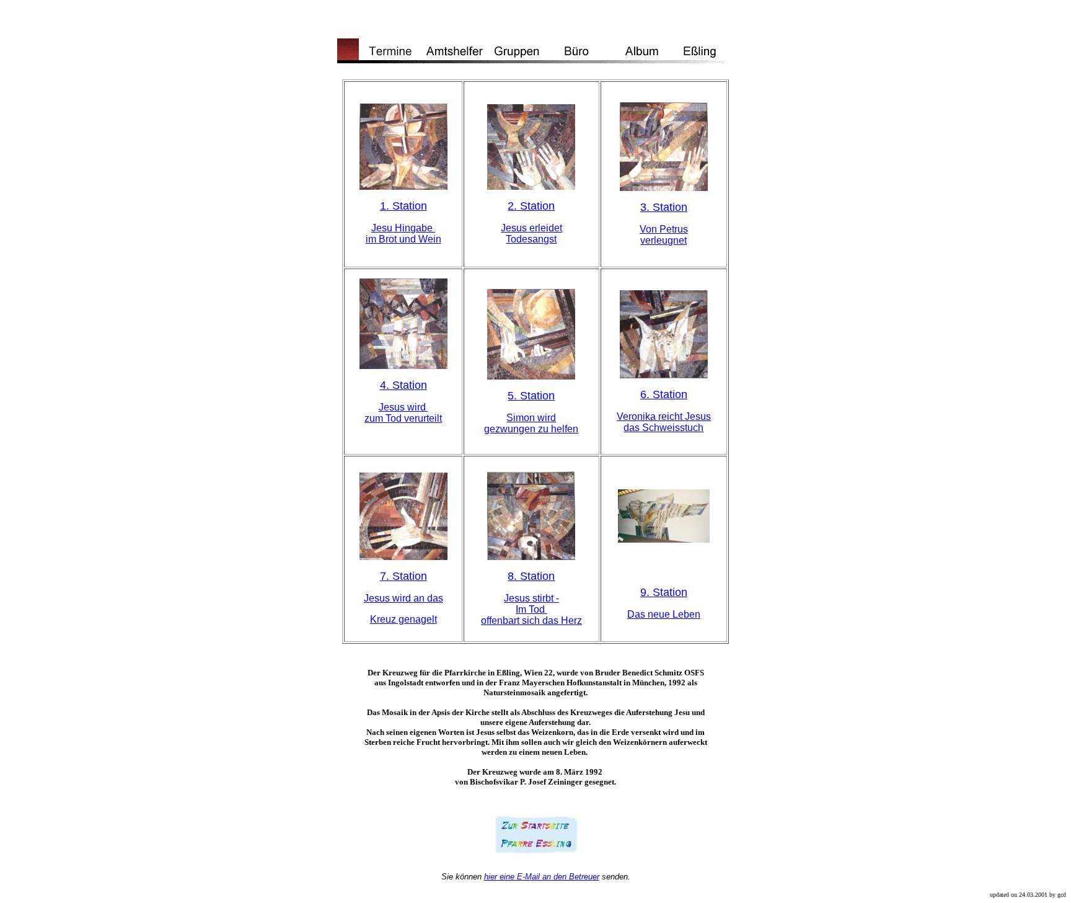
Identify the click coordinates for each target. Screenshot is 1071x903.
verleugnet (663, 240)
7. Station (403, 576)
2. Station (531, 206)
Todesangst (531, 239)
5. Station (531, 395)
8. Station (531, 576)
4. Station (403, 385)
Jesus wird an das (403, 598)
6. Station (663, 394)
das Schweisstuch (663, 427)
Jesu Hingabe (403, 228)
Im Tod (531, 609)
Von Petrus (664, 229)
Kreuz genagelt (403, 619)
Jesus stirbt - (531, 598)
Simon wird (531, 417)
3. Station (663, 207)
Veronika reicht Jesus (664, 416)
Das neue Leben (663, 614)
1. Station (403, 206)
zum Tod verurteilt (403, 418)
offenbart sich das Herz (531, 620)
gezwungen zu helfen (531, 429)
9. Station (663, 592)
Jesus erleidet (531, 228)
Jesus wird (403, 407)
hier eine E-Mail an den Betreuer (541, 876)
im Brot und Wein (403, 239)
